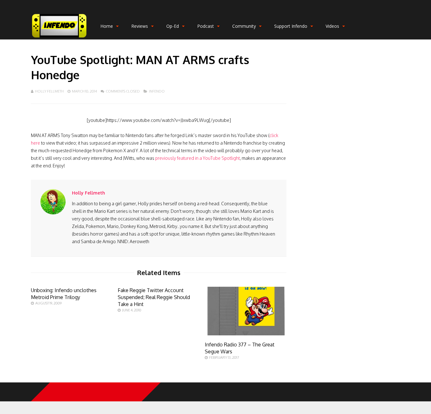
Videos (332, 26)
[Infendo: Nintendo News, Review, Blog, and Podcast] (59, 38)
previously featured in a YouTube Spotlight (197, 158)
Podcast (205, 26)
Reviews (139, 26)
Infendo (157, 91)
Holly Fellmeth (49, 91)
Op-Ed (172, 26)
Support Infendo (290, 26)
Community (244, 26)
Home (106, 26)
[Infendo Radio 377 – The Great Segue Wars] (245, 333)
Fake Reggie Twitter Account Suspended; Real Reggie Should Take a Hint (154, 297)
